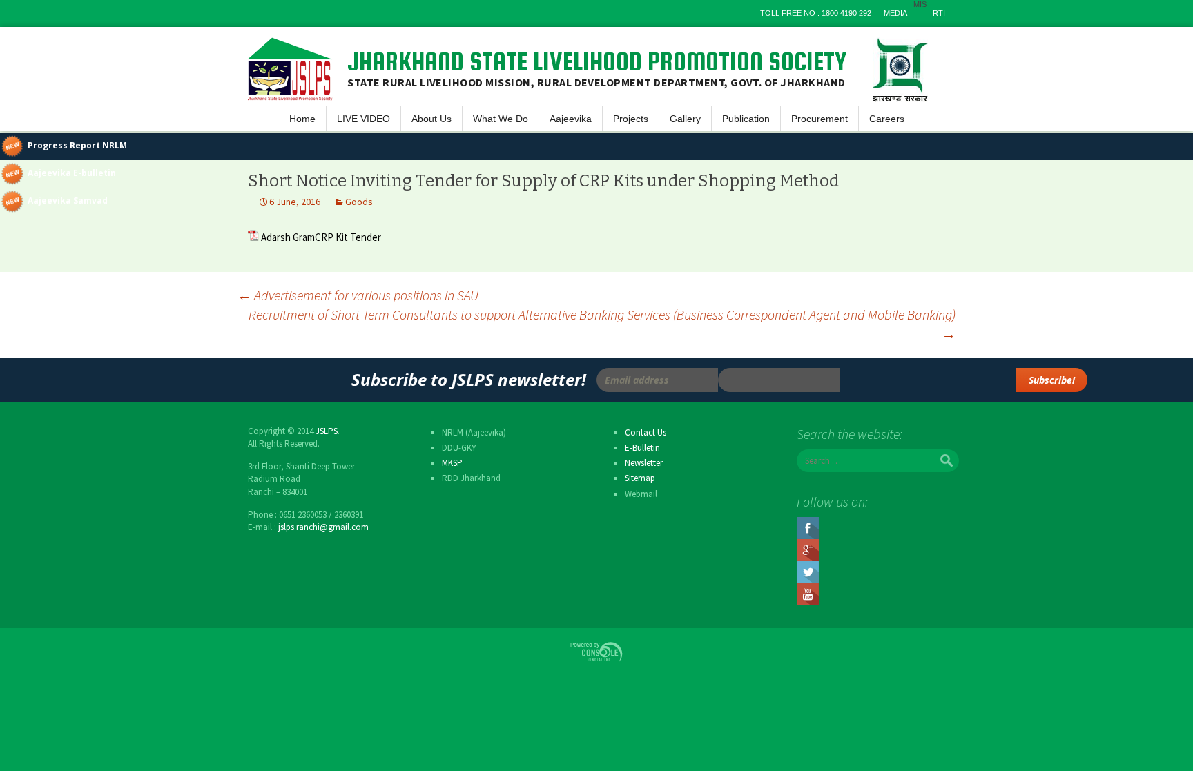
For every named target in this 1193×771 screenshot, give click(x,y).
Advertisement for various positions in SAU (357, 295)
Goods (359, 201)
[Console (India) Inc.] (596, 651)
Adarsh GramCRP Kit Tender (321, 237)
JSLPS (327, 431)
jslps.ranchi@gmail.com (323, 527)
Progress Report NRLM (77, 145)
